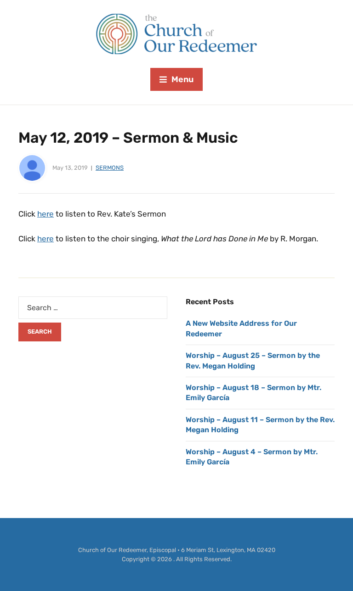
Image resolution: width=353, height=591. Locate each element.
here (45, 213)
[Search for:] (92, 307)
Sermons (110, 167)
